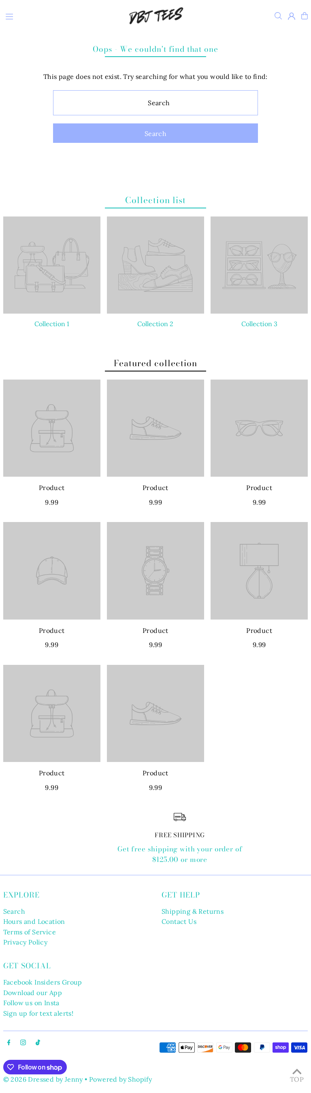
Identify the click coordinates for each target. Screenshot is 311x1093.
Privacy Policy (25, 942)
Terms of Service (29, 932)
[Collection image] (51, 265)
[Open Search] (278, 15)
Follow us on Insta (31, 1003)
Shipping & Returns (193, 911)
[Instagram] (23, 1043)
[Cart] (304, 15)
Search (14, 911)
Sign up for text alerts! (38, 1013)
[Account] (291, 16)
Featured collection (156, 363)
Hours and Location (34, 921)
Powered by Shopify (120, 1079)
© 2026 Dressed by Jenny (43, 1079)
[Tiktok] (38, 1043)
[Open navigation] (58, 15)
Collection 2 (155, 324)
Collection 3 (259, 324)
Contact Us (179, 921)
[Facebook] (9, 1043)
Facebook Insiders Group (42, 982)
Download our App (32, 993)
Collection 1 (51, 324)
